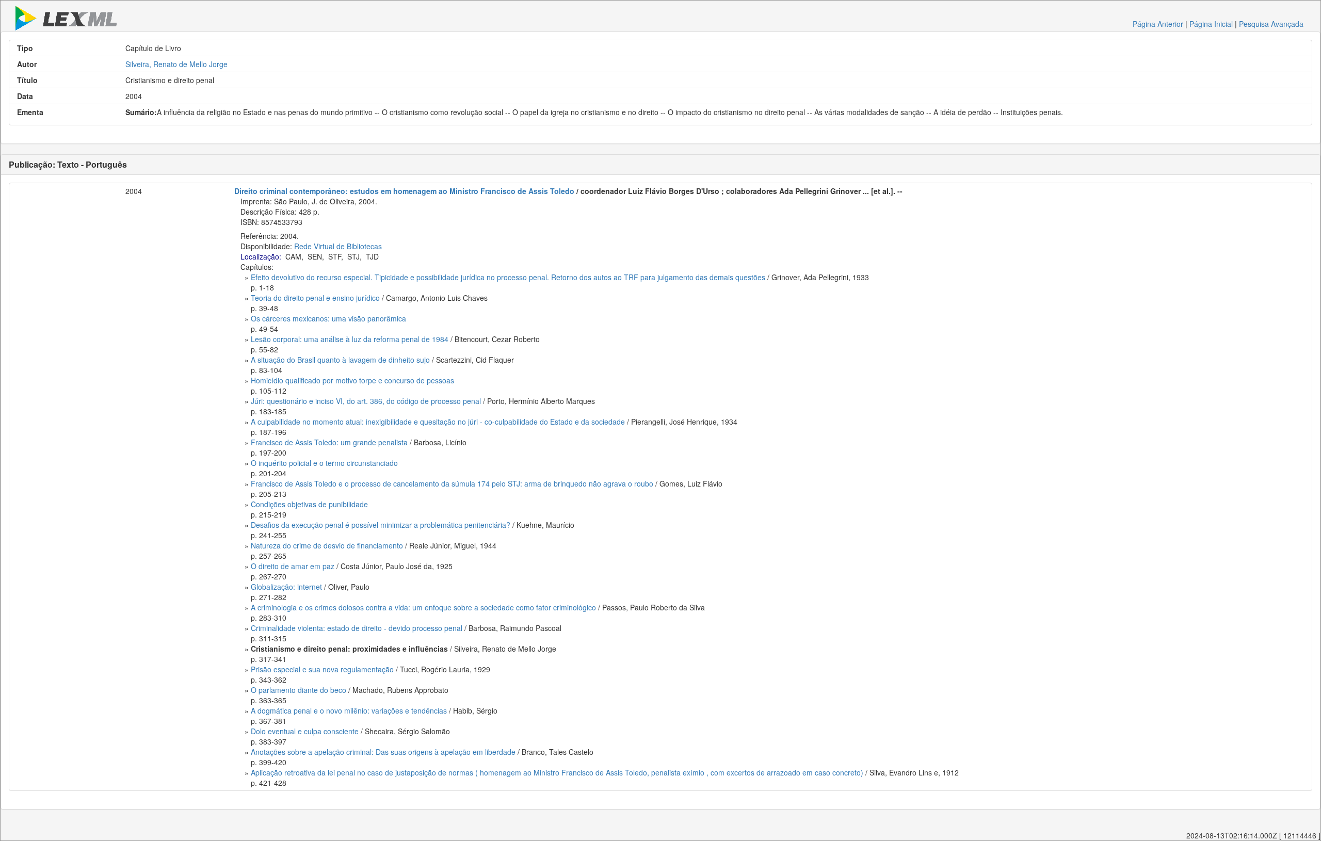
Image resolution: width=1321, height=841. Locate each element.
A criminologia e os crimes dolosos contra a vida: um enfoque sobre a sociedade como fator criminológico (423, 607)
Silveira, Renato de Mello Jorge (176, 64)
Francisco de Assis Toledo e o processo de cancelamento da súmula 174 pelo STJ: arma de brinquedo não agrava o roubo (452, 483)
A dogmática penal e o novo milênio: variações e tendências (349, 710)
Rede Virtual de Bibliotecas (338, 246)
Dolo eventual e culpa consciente (305, 731)
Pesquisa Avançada (1271, 24)
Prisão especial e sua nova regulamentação (322, 669)
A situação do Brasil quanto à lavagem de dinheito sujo (340, 359)
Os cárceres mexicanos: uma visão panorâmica (328, 318)
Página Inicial (1211, 24)
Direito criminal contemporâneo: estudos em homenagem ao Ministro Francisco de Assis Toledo (404, 191)
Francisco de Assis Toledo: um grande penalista (329, 442)
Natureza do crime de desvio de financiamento (327, 545)
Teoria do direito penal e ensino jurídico (315, 298)
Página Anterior (1158, 24)
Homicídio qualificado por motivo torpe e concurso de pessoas (352, 380)
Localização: (260, 256)
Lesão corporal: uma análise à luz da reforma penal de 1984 (349, 339)
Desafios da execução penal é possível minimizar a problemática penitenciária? (380, 525)
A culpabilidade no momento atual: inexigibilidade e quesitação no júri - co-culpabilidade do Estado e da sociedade (438, 421)
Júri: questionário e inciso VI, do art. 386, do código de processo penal (366, 401)
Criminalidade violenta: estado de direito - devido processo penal (356, 628)
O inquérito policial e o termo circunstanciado (324, 463)
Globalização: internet (286, 586)
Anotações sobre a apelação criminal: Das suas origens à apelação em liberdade (383, 752)
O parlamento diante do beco (298, 690)
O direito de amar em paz (292, 566)
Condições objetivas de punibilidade (309, 504)
